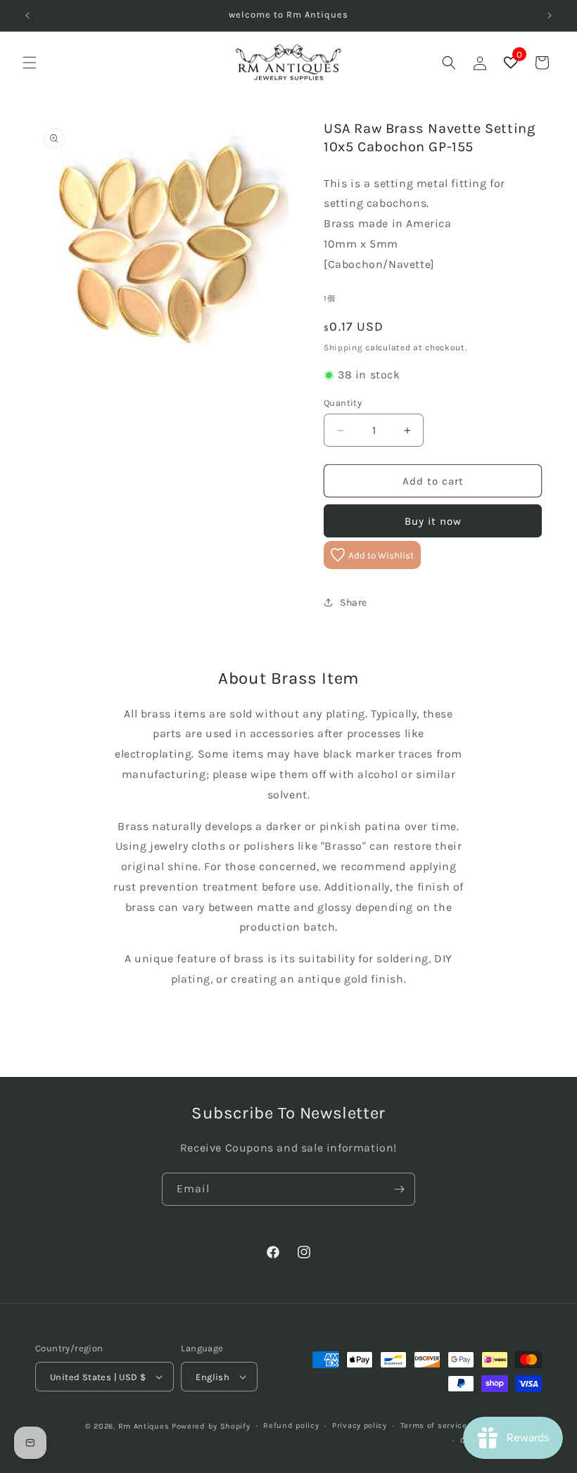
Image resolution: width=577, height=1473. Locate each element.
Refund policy (291, 1425)
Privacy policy (359, 1425)
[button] (29, 62)
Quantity (343, 402)
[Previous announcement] (27, 15)
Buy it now (433, 521)
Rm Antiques (144, 1426)
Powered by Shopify (211, 1426)
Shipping (343, 347)
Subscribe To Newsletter (288, 1113)
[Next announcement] (549, 15)
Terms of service (433, 1425)
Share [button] (353, 602)
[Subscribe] (398, 1189)
